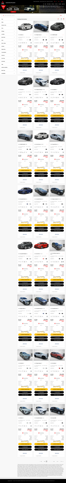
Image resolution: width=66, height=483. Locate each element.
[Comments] (31, 42)
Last (58, 461)
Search (61, 15)
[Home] (43, 4)
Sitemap (22, 480)
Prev (44, 461)
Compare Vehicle (22, 72)
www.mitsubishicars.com (51, 480)
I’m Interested (25, 63)
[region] (25, 54)
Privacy (24, 480)
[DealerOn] (10, 480)
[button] (32, 26)
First (41, 461)
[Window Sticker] (47, 152)
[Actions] (31, 35)
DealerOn (19, 480)
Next (54, 461)
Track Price (26, 49)
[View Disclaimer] (26, 43)
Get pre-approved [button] (25, 66)
